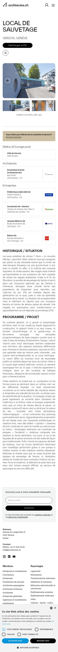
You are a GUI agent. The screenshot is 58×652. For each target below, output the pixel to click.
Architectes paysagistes (13, 586)
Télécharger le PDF (17, 45)
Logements (35, 571)
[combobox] (51, 608)
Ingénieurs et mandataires (14, 600)
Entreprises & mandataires (15, 571)
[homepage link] (15, 4)
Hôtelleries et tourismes (41, 582)
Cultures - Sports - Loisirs (42, 603)
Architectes (8, 593)
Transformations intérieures (43, 578)
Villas (33, 599)
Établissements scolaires (42, 592)
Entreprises (8, 578)
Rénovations (36, 575)
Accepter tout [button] (15, 641)
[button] (8, 80)
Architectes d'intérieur (12, 589)
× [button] (55, 608)
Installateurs (8, 603)
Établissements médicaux (42, 596)
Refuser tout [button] (43, 641)
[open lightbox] (29, 80)
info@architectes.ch (12, 550)
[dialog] (29, 628)
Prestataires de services (13, 582)
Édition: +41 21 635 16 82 (14, 547)
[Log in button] (46, 5)
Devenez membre (13, 137)
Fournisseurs (8, 575)
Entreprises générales (12, 596)
